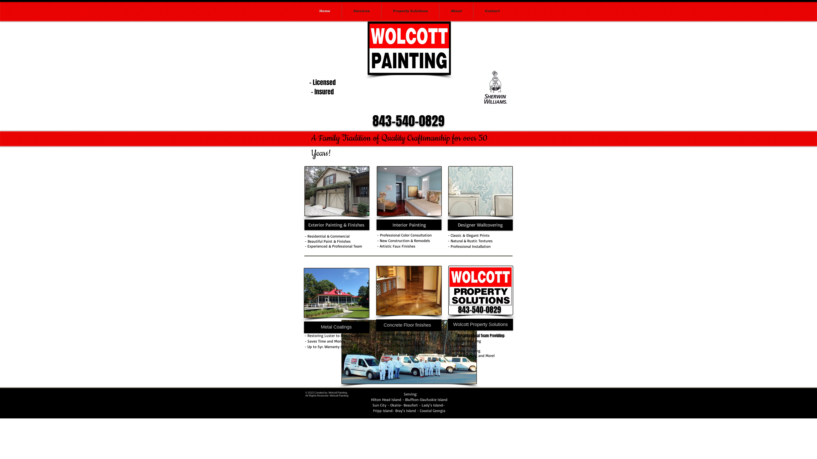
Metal (326, 327)
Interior (400, 225)
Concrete (393, 325)
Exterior (316, 225)
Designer (467, 225)
